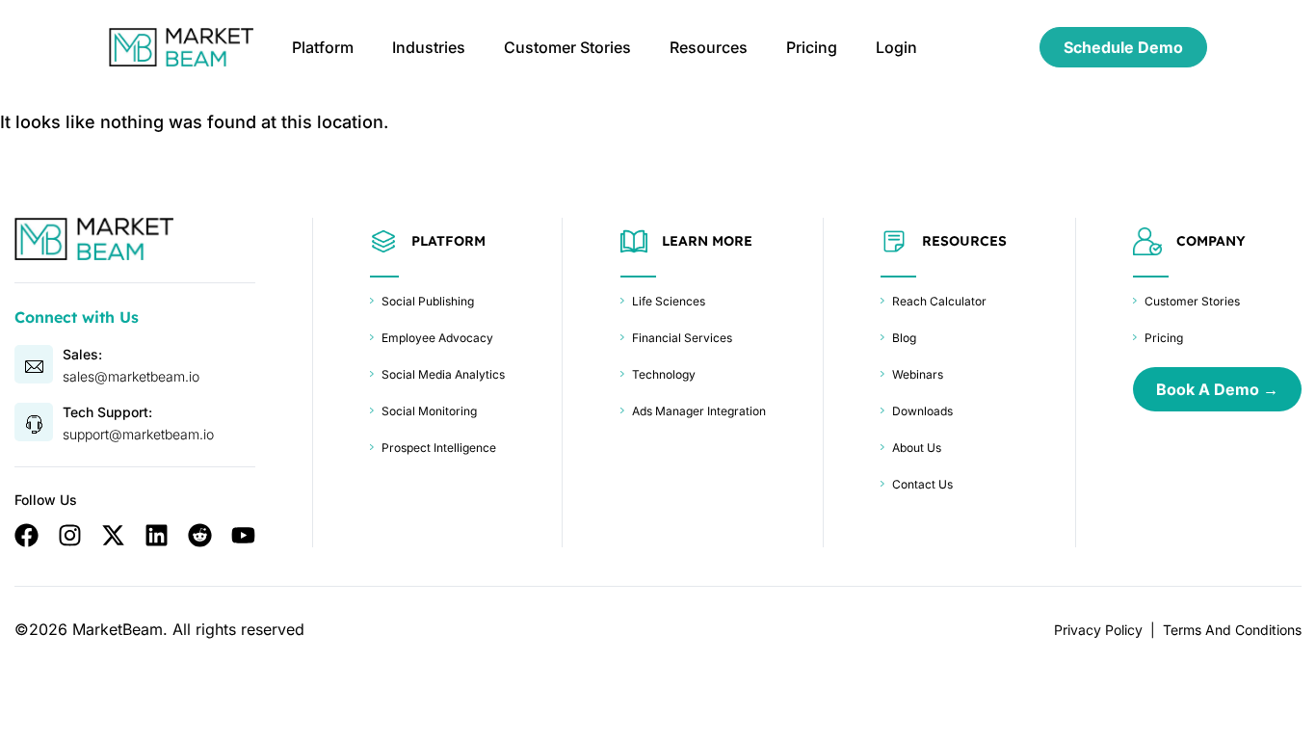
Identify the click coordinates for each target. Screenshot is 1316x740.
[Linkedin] (157, 535)
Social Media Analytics (443, 374)
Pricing (811, 47)
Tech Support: (107, 412)
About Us (916, 447)
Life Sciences (668, 301)
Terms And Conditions (1232, 629)
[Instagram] (70, 535)
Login (896, 47)
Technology (664, 374)
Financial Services (682, 337)
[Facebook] (26, 535)
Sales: (82, 354)
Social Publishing (428, 301)
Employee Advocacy (437, 337)
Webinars (917, 374)
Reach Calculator (939, 301)
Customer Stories (567, 47)
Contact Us (922, 484)
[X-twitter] (113, 535)
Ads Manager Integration (699, 411)
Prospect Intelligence (439, 447)
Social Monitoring (429, 411)
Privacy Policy (1098, 629)
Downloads (922, 411)
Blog (904, 337)
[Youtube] (243, 535)
